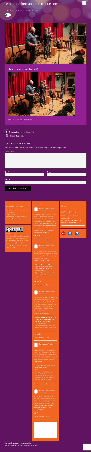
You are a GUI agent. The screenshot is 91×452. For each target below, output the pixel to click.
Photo (39, 235)
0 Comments (28, 119)
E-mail (49, 172)
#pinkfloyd (47, 313)
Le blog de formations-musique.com (17, 443)
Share (47, 239)
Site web (7, 179)
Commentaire (9, 152)
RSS (8, 15)
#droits (36, 232)
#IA (47, 258)
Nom (7, 172)
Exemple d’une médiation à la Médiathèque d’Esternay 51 (24, 133)
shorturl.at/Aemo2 (43, 232)
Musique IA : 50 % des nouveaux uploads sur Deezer (45, 366)
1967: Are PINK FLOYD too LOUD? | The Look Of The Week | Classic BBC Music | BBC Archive (45, 319)
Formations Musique (46, 208)
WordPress (15, 445)
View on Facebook (39, 239)
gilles (9, 119)
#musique (51, 230)
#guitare (47, 256)
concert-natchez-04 (25, 69)
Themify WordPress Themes (28, 445)
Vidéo (39, 281)
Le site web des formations (14, 219)
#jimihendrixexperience (49, 225)
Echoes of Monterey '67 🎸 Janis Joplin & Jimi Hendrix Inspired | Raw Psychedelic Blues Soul (45, 266)
